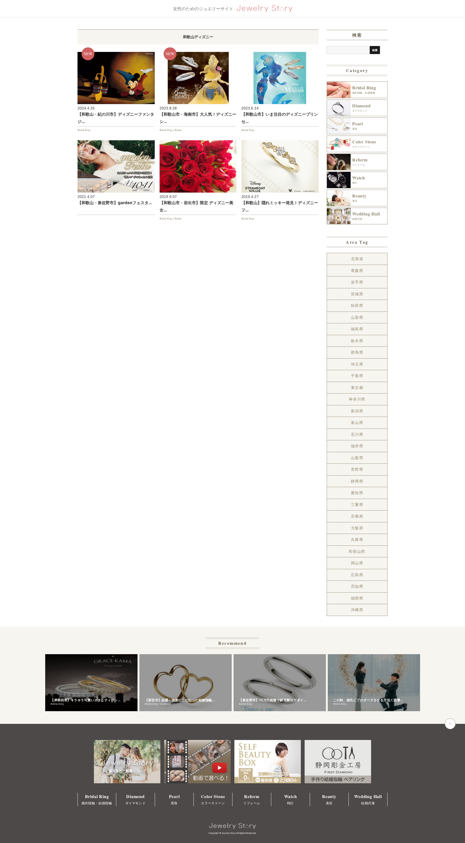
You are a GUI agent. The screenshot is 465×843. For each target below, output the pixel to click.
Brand (178, 130)
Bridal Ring (84, 130)
